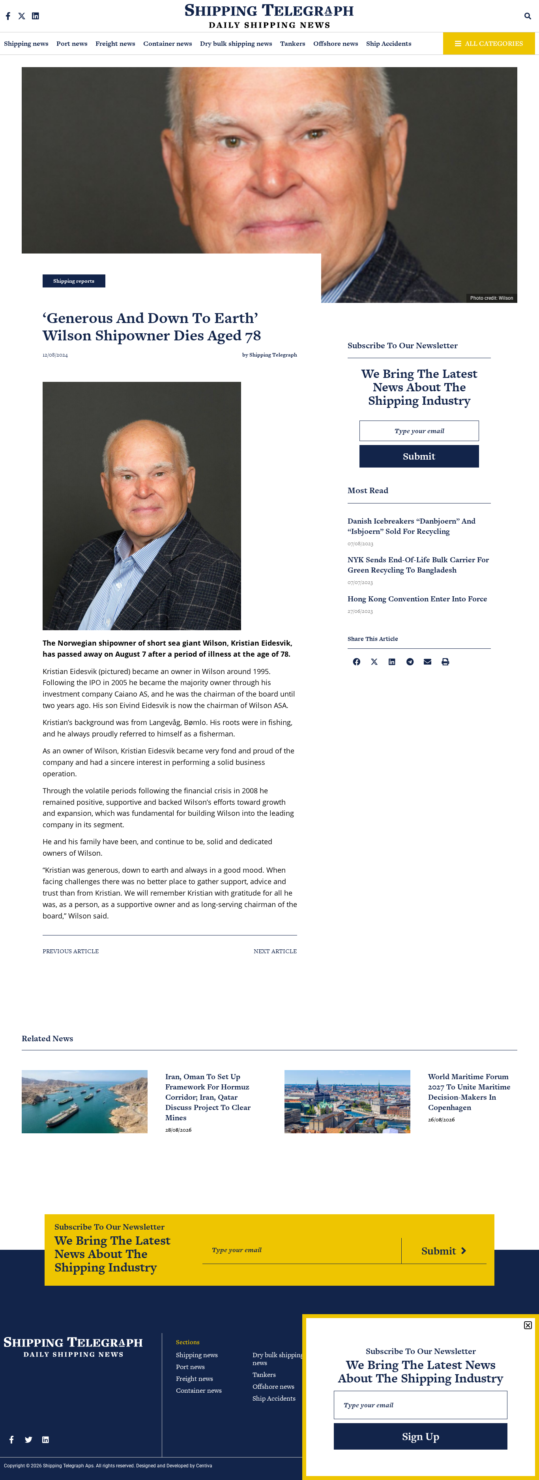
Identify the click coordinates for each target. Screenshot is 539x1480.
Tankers (292, 43)
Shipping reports (73, 281)
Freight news (115, 43)
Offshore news (335, 43)
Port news (72, 43)
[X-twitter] (22, 16)
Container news (167, 43)
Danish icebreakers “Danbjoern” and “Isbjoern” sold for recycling (411, 526)
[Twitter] (28, 1439)
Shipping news (26, 43)
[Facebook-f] (8, 16)
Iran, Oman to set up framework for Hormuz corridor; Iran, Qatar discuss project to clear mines (208, 1097)
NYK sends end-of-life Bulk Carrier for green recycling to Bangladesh (418, 564)
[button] (528, 16)
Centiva (204, 1466)
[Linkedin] (35, 16)
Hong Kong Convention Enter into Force (417, 599)
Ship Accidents (389, 43)
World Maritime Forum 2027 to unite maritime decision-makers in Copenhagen (469, 1092)
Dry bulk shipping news (236, 43)
